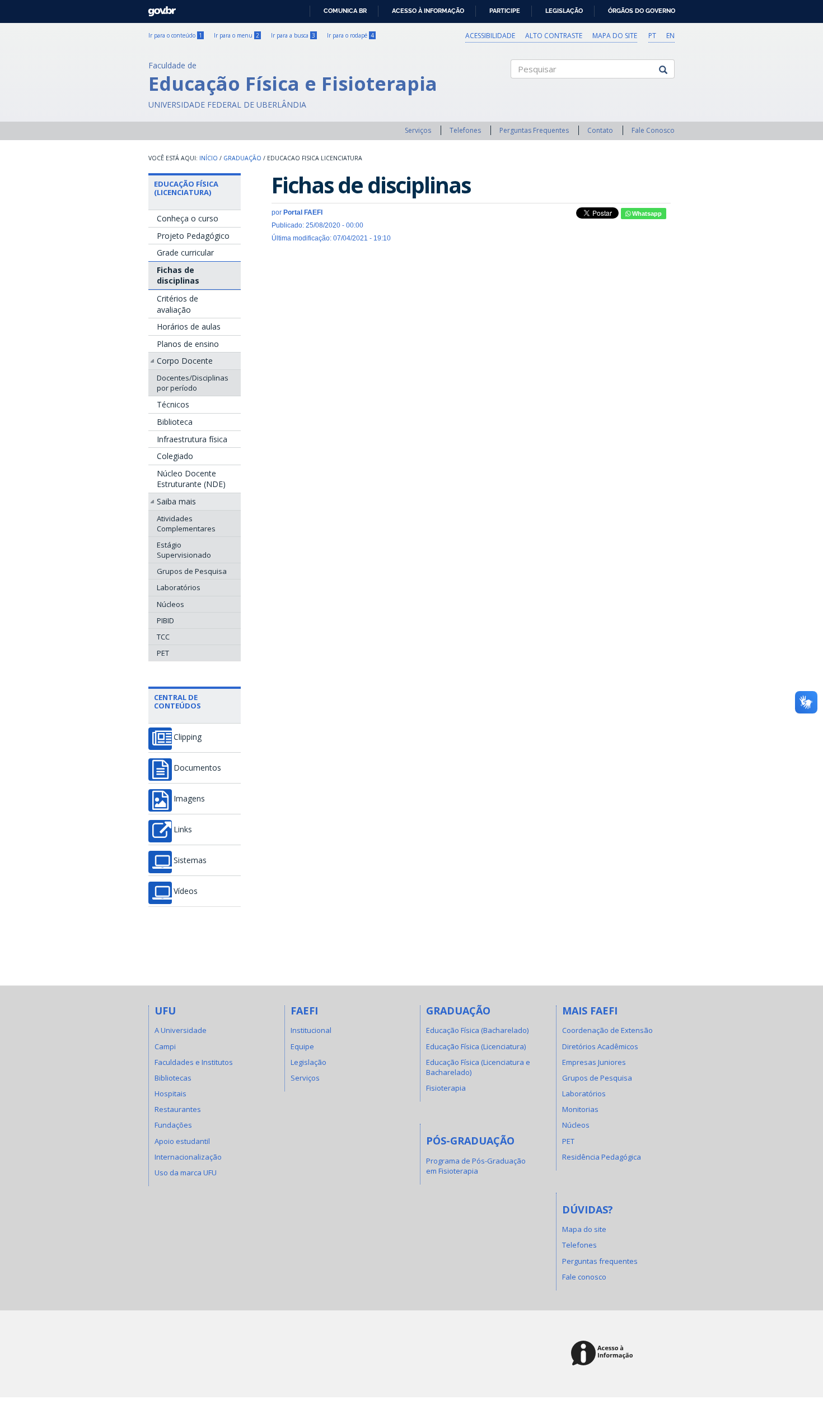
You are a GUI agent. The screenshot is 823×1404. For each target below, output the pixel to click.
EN (670, 35)
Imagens (189, 799)
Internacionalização (188, 1157)
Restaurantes (178, 1109)
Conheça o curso (187, 218)
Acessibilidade (490, 35)
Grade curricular (185, 252)
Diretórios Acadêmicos (600, 1046)
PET (163, 653)
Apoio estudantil (182, 1141)
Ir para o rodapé (350, 35)
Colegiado (175, 456)
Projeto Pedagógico (193, 235)
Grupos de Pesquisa (192, 571)
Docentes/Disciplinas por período (192, 383)
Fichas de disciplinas (178, 275)
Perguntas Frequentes (534, 130)
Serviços (418, 130)
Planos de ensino (188, 344)
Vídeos (186, 891)
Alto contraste (553, 35)
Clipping (188, 737)
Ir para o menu (236, 35)
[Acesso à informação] (604, 1354)
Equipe (302, 1046)
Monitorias (580, 1109)
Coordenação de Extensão (607, 1030)
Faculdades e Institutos (194, 1062)
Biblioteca (175, 421)
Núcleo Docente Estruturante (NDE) (191, 479)
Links (183, 829)
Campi (165, 1046)
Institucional (311, 1030)
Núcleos (170, 604)
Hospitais (170, 1093)
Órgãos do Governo (641, 11)
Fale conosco (584, 1277)
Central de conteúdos (177, 701)
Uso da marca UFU (186, 1172)
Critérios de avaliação (177, 304)
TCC (163, 637)
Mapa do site (614, 35)
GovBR (158, 8)
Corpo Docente (185, 360)
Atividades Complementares (186, 523)
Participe (504, 11)
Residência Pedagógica (601, 1157)
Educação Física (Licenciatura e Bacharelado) (478, 1067)
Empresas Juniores (594, 1062)
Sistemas (190, 860)
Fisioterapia (446, 1088)
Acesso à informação (428, 11)
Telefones (465, 130)
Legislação (564, 11)
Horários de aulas (189, 326)
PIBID (165, 620)
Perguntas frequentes (600, 1261)
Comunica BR (345, 11)
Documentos (197, 768)
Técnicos (173, 404)
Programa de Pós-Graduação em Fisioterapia (476, 1166)
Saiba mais (176, 501)
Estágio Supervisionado (184, 550)
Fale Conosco (653, 130)
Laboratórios (178, 587)
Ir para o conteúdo (175, 35)
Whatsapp (646, 213)
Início (208, 158)
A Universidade (181, 1030)
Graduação (242, 158)
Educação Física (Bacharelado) (477, 1030)
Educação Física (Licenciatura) (186, 188)
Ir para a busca (293, 35)
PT (652, 35)
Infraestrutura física (192, 439)
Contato (600, 130)
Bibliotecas (173, 1078)
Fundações (173, 1125)
